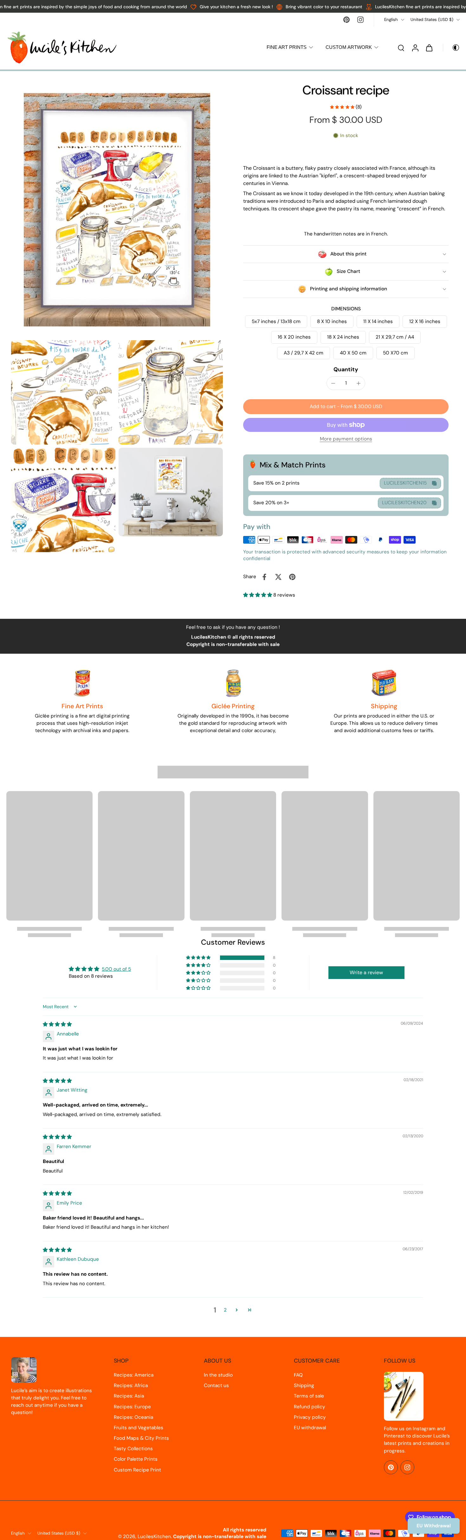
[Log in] (415, 47)
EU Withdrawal (434, 1526)
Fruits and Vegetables (138, 1427)
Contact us (216, 1385)
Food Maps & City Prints (141, 1438)
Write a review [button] (366, 972)
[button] (346, 406)
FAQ (298, 1375)
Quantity (345, 369)
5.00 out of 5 (116, 969)
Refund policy (309, 1407)
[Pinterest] (346, 20)
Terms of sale (309, 1396)
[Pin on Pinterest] (292, 577)
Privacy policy (310, 1417)
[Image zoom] (117, 210)
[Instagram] (360, 20)
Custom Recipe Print (137, 1470)
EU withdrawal (310, 1427)
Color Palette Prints (136, 1459)
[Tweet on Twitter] (278, 577)
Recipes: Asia (129, 1396)
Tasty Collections (133, 1448)
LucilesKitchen (154, 1536)
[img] (57, 1024)
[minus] (333, 383)
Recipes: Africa (131, 1385)
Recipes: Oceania (133, 1417)
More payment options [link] (346, 439)
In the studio (218, 1375)
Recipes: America (133, 1375)
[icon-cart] (429, 47)
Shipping (304, 1385)
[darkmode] (451, 47)
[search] (401, 47)
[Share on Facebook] (264, 577)
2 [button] (225, 1310)
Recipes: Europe (132, 1407)
